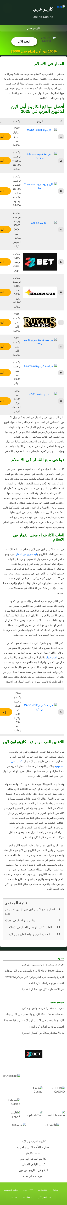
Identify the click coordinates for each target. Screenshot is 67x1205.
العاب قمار (51, 657)
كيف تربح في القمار (26, 554)
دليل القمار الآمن (44, 1197)
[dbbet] (33, 1078)
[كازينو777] (50, 1127)
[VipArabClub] (33, 1115)
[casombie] (11, 1066)
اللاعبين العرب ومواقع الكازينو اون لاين (29, 934)
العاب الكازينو (33, 1152)
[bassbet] (11, 1054)
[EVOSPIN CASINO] (55, 1091)
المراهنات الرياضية (33, 1176)
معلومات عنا (27, 1197)
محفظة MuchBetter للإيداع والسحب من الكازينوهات (34, 970)
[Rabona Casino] (11, 1103)
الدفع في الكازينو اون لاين (33, 1170)
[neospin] (33, 1103)
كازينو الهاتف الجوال (33, 1164)
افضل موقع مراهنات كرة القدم (46, 983)
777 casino (28, 1190)
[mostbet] (55, 1103)
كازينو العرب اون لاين (33, 1141)
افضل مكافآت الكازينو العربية (33, 1147)
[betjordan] (33, 1066)
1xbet (55, 1190)
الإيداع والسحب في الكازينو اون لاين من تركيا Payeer (34, 976)
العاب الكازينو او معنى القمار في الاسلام (30, 927)
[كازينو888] (16, 1127)
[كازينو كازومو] (11, 1115)
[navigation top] (8, 8)
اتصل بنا (14, 1197)
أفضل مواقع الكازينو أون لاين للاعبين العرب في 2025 (30, 911)
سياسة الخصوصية (11, 1190)
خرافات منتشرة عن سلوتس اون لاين (43, 964)
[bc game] (55, 1066)
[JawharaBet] (11, 1091)
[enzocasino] (11, 1078)
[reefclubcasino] (55, 1115)
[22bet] (33, 1054)
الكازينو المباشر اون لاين (33, 1158)
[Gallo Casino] (33, 1091)
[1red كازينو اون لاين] (55, 1054)
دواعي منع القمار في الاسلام (20, 920)
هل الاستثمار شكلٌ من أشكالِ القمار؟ (43, 989)
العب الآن (24, 41)
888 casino (42, 1190)
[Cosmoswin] (55, 1078)
